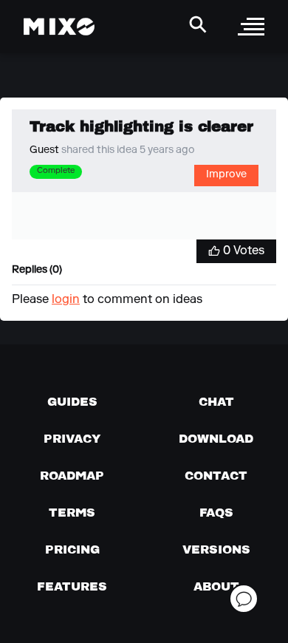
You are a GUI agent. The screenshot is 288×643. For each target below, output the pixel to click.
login (66, 300)
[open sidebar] (251, 26)
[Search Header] (198, 24)
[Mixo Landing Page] (59, 26)
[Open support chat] (243, 598)
